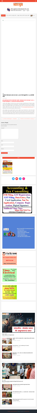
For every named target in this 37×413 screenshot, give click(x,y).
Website (2, 148)
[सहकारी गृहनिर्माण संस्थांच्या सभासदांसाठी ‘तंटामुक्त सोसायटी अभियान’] (7, 387)
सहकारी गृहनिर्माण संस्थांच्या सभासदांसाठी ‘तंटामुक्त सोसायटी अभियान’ (21, 384)
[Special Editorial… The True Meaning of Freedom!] (22, 15)
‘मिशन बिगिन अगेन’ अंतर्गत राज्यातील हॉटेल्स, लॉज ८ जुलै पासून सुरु (27, 118)
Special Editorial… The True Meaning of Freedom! (21, 345)
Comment (3, 128)
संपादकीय (6, 333)
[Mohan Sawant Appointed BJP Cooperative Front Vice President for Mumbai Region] (7, 401)
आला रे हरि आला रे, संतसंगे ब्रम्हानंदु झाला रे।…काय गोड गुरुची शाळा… (10, 118)
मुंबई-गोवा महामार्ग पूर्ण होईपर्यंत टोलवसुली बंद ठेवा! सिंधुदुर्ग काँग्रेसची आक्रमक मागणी (12, 381)
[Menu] (2, 1)
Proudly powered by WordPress (12, 411)
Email (2, 144)
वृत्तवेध (3, 93)
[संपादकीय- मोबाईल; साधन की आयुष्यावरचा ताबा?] (18, 322)
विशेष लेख (3, 333)
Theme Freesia (27, 411)
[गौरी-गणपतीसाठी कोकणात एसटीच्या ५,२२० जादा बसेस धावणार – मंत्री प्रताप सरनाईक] (7, 394)
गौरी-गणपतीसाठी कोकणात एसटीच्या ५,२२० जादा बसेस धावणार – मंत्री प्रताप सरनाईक (23, 391)
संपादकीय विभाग (4, 336)
